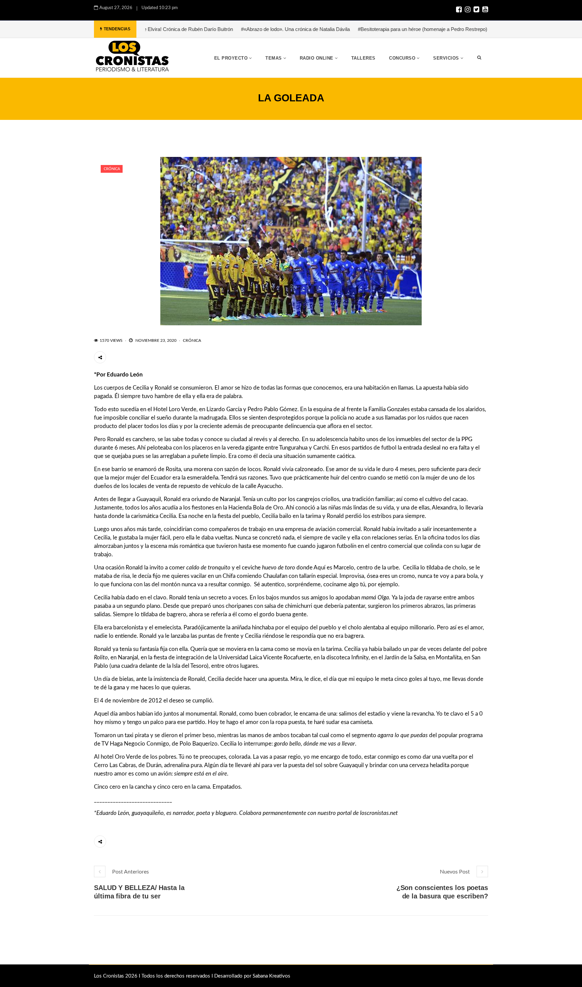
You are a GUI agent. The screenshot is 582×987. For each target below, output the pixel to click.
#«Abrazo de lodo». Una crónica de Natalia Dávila (262, 29)
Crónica (112, 169)
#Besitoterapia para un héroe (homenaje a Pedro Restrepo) (389, 29)
